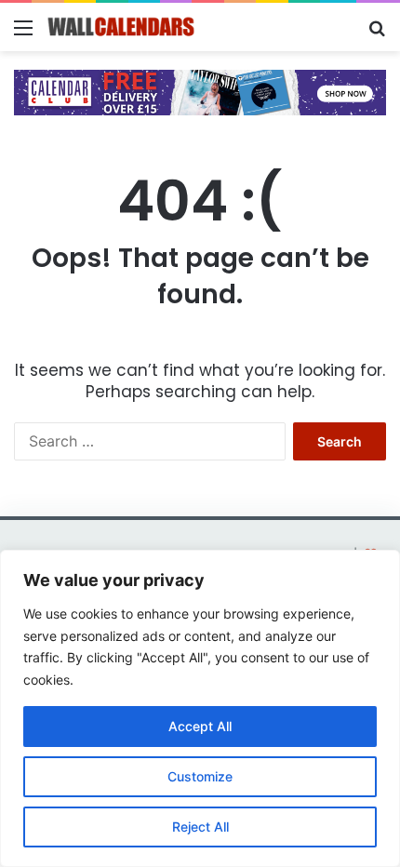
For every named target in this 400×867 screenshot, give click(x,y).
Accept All (200, 726)
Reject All (200, 826)
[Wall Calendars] (121, 27)
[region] (200, 708)
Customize (200, 776)
